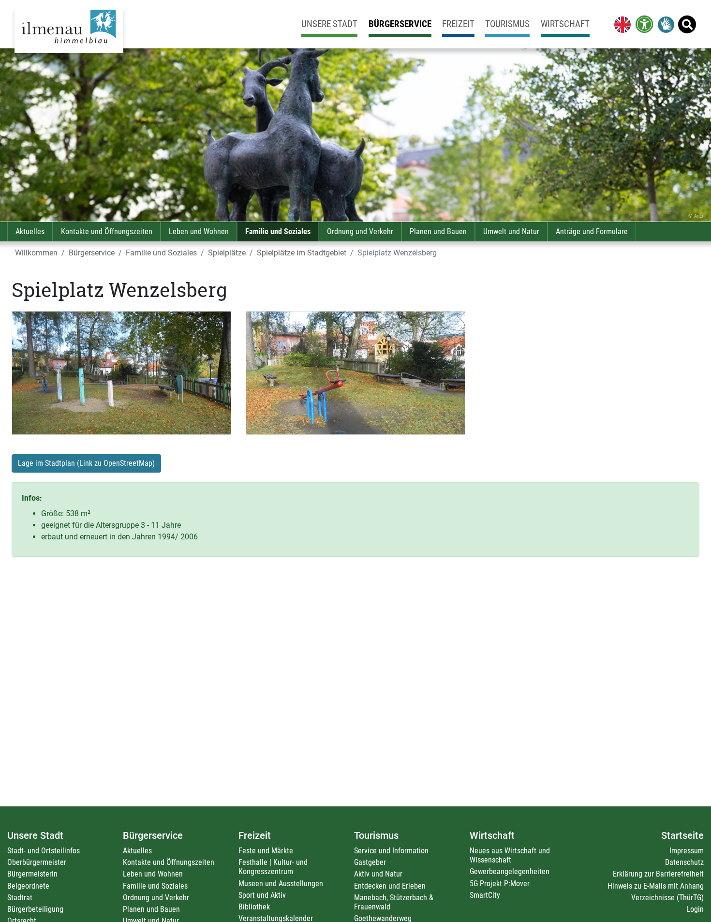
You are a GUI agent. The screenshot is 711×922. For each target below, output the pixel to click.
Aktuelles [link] (29, 231)
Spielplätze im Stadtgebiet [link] (301, 252)
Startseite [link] (682, 835)
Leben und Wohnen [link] (199, 231)
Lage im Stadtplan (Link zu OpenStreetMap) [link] (86, 463)
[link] (620, 24)
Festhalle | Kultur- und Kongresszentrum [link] (273, 867)
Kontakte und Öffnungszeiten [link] (106, 231)
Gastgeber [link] (370, 862)
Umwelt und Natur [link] (511, 231)
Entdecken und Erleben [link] (390, 886)
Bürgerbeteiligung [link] (35, 909)
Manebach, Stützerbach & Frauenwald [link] (393, 902)
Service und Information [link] (391, 850)
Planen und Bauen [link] (438, 231)
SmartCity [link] (485, 895)
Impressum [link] (686, 850)
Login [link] (695, 909)
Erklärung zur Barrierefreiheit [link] (658, 873)
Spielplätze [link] (227, 252)
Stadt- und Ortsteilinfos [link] (43, 850)
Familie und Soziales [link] (278, 231)
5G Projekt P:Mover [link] (500, 883)
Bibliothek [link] (254, 906)
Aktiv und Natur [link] (378, 873)
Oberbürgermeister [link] (36, 862)
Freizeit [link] (458, 24)
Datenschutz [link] (684, 862)
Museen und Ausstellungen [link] (280, 883)
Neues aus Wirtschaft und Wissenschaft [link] (510, 855)
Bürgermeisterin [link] (32, 873)
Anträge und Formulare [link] (592, 231)
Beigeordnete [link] (28, 886)
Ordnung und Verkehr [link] (360, 231)
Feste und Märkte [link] (265, 850)
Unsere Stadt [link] (329, 24)
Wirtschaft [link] (565, 24)
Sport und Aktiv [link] (262, 895)
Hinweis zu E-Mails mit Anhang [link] (655, 886)
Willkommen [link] (36, 252)
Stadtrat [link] (19, 897)
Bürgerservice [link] (400, 24)
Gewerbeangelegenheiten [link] (509, 871)
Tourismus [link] (507, 24)
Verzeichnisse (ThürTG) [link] (667, 897)
